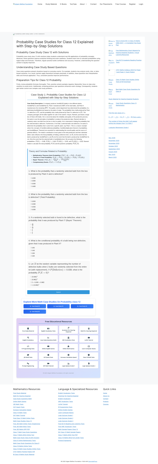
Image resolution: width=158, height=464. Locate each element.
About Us (106, 396)
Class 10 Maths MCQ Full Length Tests (71, 438)
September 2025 (114, 149)
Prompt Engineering (64, 440)
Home (40, 4)
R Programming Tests (65, 407)
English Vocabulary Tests (66, 393)
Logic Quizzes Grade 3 (65, 421)
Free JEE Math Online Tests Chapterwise (26, 424)
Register (132, 4)
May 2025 (112, 154)
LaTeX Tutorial (63, 404)
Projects (105, 401)
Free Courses (120, 4)
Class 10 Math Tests (20, 412)
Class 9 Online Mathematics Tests (24, 440)
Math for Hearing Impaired (22, 396)
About (82, 4)
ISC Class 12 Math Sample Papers (69, 432)
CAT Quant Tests (18, 407)
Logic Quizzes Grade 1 (65, 415)
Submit (58, 292)
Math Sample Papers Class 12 (68, 429)
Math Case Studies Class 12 (22, 421)
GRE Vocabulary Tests (65, 401)
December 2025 (114, 140)
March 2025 (113, 157)
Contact (93, 4)
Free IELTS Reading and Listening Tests (71, 424)
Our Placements (106, 4)
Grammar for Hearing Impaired (68, 396)
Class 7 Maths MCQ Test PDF (68, 435)
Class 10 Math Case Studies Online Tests (26, 449)
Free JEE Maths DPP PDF (21, 429)
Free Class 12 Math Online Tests (23, 418)
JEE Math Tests (18, 404)
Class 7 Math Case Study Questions (25, 432)
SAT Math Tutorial (19, 415)
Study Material (51, 4)
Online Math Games (19, 401)
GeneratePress (92, 461)
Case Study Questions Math (22, 399)
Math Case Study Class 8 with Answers (26, 438)
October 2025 (113, 146)
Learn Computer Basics (66, 412)
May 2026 (112, 138)
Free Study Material (19, 393)
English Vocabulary (64, 399)
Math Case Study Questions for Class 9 (26, 443)
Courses (106, 404)
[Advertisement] (79, 20)
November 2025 (114, 143)
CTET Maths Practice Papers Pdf (24, 452)
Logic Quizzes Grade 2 (65, 418)
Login (141, 4)
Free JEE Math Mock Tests (22, 426)
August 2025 (113, 152)
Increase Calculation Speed (22, 410)
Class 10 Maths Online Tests (22, 446)
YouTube (73, 4)
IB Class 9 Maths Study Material (23, 454)
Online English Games (65, 410)
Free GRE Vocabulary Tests (67, 426)
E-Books (63, 4)
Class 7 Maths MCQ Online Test (23, 435)
